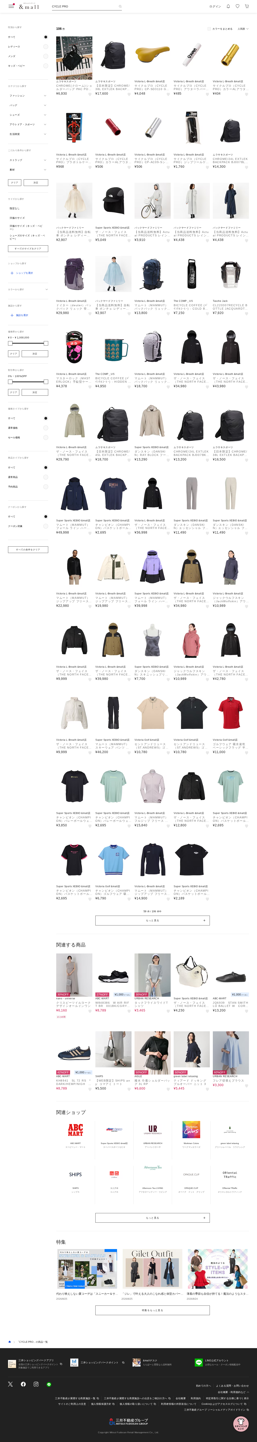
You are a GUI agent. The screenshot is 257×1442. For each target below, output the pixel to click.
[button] (28, 37)
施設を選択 (22, 315)
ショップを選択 (24, 273)
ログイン (215, 6)
